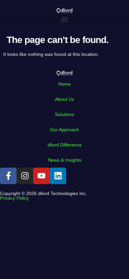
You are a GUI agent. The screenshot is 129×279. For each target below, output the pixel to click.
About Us (64, 99)
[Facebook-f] (8, 176)
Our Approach (64, 129)
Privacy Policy (14, 198)
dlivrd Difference (65, 144)
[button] (64, 19)
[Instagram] (25, 176)
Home (64, 84)
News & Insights (64, 160)
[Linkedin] (58, 176)
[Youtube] (41, 176)
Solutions (64, 114)
